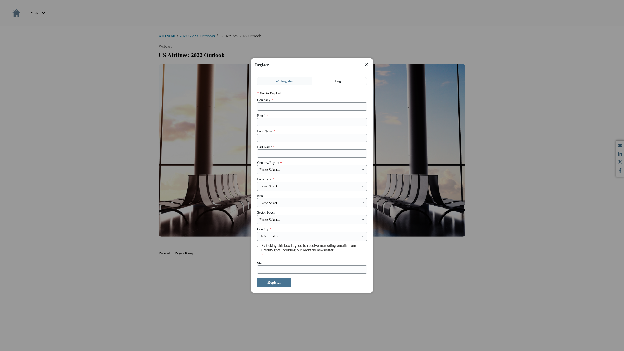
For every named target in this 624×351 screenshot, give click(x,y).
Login (339, 81)
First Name (266, 131)
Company (265, 100)
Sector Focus (266, 212)
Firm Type (265, 179)
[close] (366, 64)
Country (264, 229)
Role (260, 196)
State (260, 263)
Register (286, 81)
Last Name (266, 147)
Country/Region (269, 163)
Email (262, 115)
